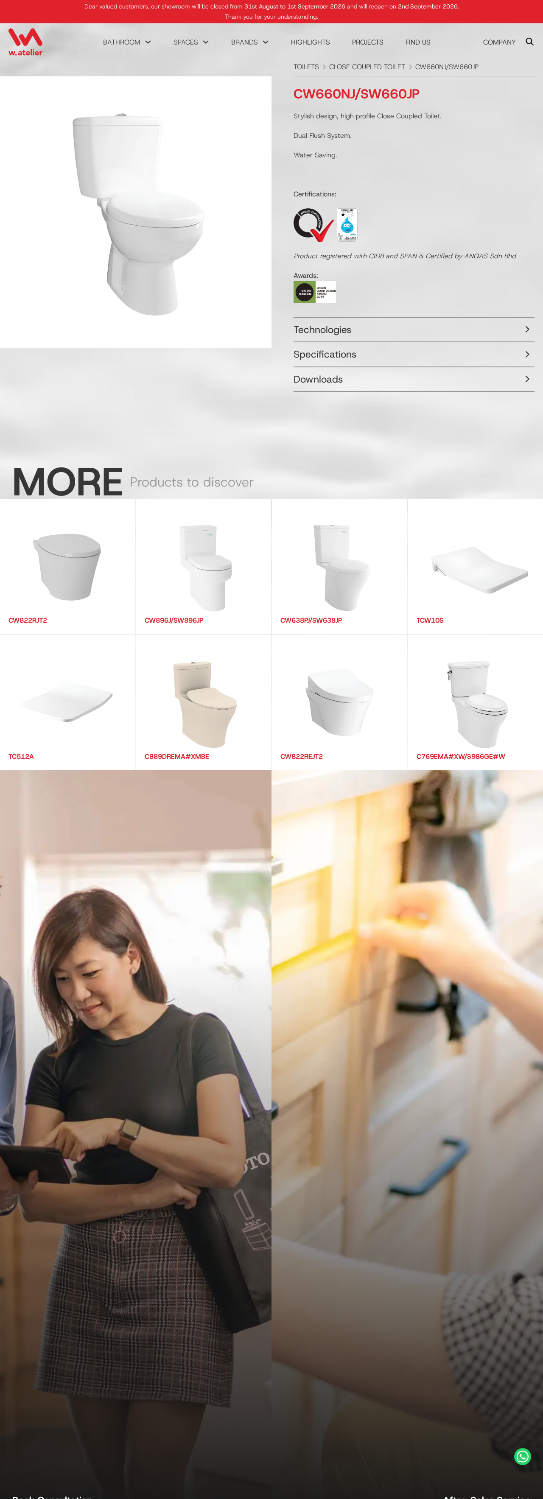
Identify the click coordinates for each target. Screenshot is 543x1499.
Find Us (418, 42)
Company (499, 42)
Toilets (306, 66)
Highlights (310, 42)
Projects (367, 42)
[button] (414, 330)
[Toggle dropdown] (148, 42)
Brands (244, 42)
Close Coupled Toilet (367, 66)
